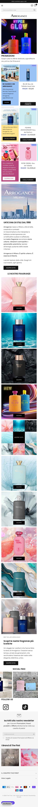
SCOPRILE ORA (8, 178)
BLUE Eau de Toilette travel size (28, 85)
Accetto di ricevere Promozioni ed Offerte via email (20, 738)
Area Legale (6, 778)
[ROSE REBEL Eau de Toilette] (28, 152)
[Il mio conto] (32, 5)
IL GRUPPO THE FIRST (10, 773)
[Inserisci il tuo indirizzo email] (33, 734)
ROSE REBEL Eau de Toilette (28, 164)
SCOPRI (6, 102)
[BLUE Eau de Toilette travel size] (28, 73)
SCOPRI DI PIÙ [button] (11, 268)
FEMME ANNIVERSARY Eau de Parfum (28, 130)
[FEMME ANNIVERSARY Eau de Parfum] (28, 116)
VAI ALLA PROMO (9, 138)
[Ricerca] (34, 10)
